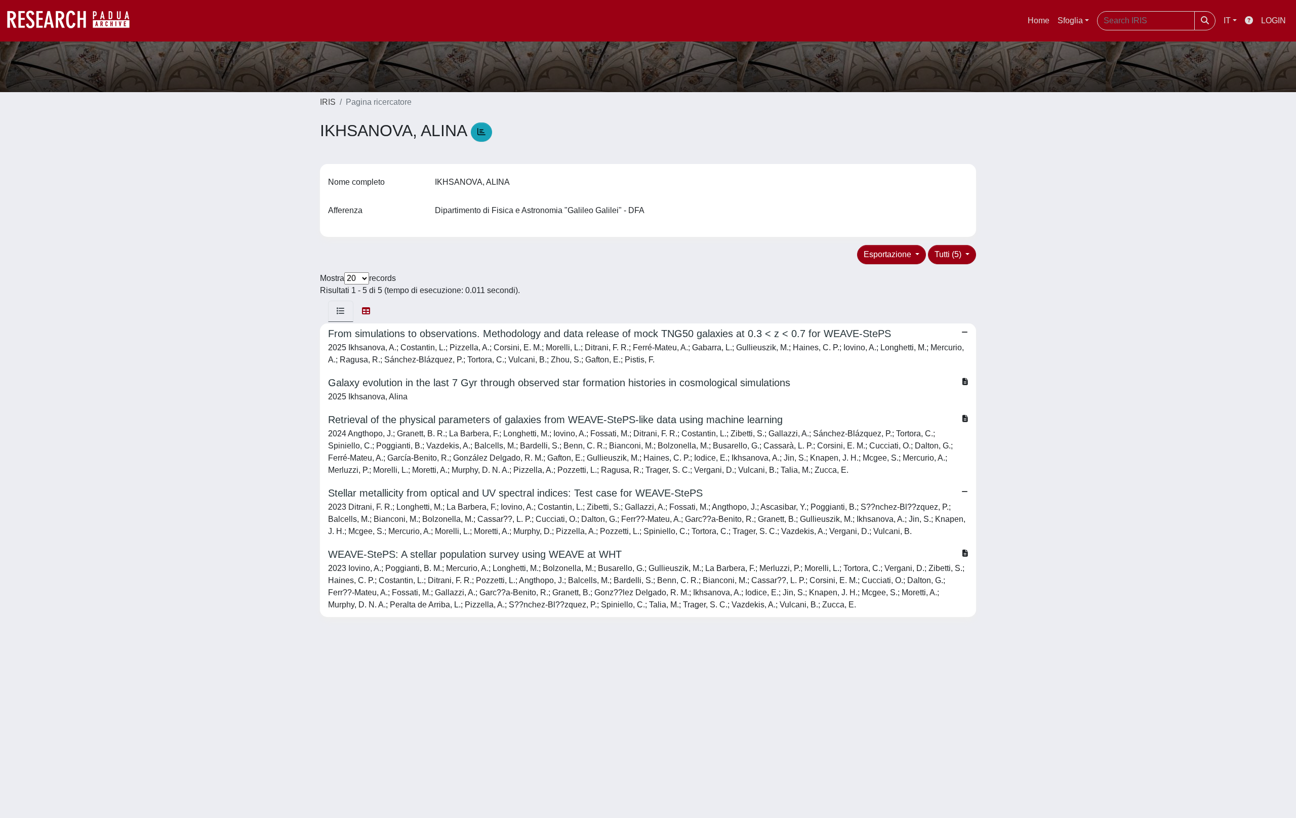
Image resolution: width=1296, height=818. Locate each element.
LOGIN (1273, 20)
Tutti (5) (949, 254)
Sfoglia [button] (1070, 20)
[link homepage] (73, 20)
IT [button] (1227, 20)
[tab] (340, 311)
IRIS (328, 102)
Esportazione (888, 254)
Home (1038, 20)
